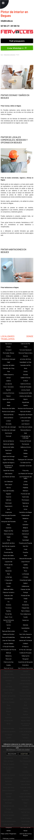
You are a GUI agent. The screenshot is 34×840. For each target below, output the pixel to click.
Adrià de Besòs (8, 417)
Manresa (25, 568)
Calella (25, 564)
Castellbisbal (8, 598)
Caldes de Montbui (8, 634)
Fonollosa (8, 608)
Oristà (25, 371)
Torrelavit (8, 350)
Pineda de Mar (25, 595)
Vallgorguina (25, 656)
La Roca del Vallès (25, 417)
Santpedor (25, 531)
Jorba (25, 481)
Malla (8, 524)
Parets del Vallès (8, 555)
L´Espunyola (8, 580)
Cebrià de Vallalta (8, 444)
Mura (25, 571)
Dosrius (25, 356)
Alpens (25, 399)
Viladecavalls (25, 515)
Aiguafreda (25, 402)
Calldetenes (25, 586)
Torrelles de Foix (25, 462)
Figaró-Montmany (8, 459)
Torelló (25, 617)
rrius (25, 521)
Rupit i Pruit (8, 617)
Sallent (25, 583)
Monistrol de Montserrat (25, 408)
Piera (25, 631)
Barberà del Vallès (8, 447)
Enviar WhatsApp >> (15, 48)
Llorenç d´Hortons (8, 393)
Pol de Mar (8, 614)
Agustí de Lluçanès (8, 399)
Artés (25, 509)
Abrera (8, 487)
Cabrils (25, 405)
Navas (25, 830)
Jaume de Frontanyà (25, 640)
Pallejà (25, 537)
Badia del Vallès (8, 589)
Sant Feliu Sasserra (25, 634)
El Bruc (8, 356)
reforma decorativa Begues (25, 834)
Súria (25, 450)
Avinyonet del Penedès (8, 521)
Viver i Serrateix (8, 387)
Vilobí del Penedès (25, 387)
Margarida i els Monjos (25, 414)
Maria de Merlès (8, 414)
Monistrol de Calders (8, 411)
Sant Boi (25, 546)
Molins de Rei (8, 564)
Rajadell (8, 494)
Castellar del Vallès (8, 365)
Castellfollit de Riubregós (8, 466)
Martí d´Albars (25, 611)
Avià (8, 509)
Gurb (25, 602)
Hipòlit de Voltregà (8, 456)
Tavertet (8, 497)
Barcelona (8, 343)
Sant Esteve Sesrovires (25, 668)
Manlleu (8, 611)
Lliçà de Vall (8, 561)
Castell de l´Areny (8, 470)
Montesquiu (25, 500)
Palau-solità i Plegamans (8, 833)
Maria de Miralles (25, 411)
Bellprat (25, 528)
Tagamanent (8, 506)
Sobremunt (25, 534)
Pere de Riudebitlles (8, 637)
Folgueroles (25, 608)
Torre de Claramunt (25, 350)
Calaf (8, 362)
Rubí (8, 574)
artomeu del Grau (25, 359)
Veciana (25, 374)
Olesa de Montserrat (8, 558)
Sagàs (8, 537)
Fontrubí (8, 436)
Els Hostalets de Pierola (8, 649)
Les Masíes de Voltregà (25, 473)
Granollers (25, 665)
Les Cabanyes (8, 481)
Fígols (25, 456)
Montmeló (8, 503)
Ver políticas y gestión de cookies (18, 749)
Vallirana (8, 500)
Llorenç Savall (25, 390)
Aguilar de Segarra (8, 462)
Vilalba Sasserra (8, 374)
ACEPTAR (24, 754)
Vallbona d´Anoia (25, 447)
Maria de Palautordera (25, 353)
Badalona (25, 518)
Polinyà (25, 592)
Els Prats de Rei (25, 827)
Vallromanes (8, 473)
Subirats (8, 453)
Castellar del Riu (25, 365)
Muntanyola (25, 444)
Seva (25, 368)
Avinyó (8, 377)
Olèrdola (25, 625)
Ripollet (8, 390)
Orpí (8, 371)
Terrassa (8, 549)
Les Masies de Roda (8, 476)
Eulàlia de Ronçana (25, 653)
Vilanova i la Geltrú (8, 592)
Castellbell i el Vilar (25, 362)
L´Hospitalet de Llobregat (25, 437)
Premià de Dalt (25, 494)
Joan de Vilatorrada (8, 640)
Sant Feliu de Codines (25, 427)
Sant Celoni (8, 484)
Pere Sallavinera (25, 614)
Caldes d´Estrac (25, 377)
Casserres (25, 620)
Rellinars (25, 491)
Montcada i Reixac (8, 353)
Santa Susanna (8, 534)
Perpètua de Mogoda (25, 543)
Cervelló (8, 583)
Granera (8, 605)
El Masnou (25, 646)
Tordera (25, 484)
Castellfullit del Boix (8, 543)
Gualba (8, 665)
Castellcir (25, 524)
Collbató (25, 643)
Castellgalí (25, 540)
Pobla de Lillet (8, 595)
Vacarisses (8, 450)
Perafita (25, 552)
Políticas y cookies (8, 838)
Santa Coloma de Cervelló (8, 621)
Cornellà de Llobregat (8, 359)
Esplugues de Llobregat (25, 459)
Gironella (8, 424)
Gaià (25, 433)
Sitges (8, 347)
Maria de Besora (25, 430)
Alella (8, 402)
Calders (8, 381)
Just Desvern (25, 424)
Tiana (25, 347)
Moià (8, 540)
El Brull (25, 381)
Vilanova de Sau (8, 662)
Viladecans (8, 518)
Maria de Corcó (8, 668)
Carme (8, 625)
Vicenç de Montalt (25, 441)
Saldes (25, 453)
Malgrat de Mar (8, 531)
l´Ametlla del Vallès (25, 580)
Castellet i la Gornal (25, 465)
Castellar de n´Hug (8, 368)
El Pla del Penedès (8, 646)
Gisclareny (25, 605)
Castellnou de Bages (25, 512)
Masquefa (9, 827)
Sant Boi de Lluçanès (8, 546)
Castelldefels (25, 628)
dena (8, 628)
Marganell (25, 659)
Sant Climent (25, 421)
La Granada (25, 574)
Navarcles (8, 571)
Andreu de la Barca (25, 396)
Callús (8, 586)
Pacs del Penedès (8, 491)
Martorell (8, 659)
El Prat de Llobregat (25, 649)
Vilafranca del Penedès (8, 515)
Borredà (25, 506)
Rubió (8, 568)
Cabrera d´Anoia (25, 384)
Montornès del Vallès (8, 408)
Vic (8, 602)
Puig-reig (25, 470)
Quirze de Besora (8, 441)
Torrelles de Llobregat (8, 430)
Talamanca (25, 503)
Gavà (25, 555)
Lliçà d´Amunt (25, 561)
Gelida (8, 830)
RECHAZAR (12, 754)
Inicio (2, 54)
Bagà (8, 405)
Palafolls (25, 487)
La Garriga (8, 577)
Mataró (8, 396)
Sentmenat (8, 433)
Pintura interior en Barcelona (9, 54)
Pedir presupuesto (17, 41)
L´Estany (25, 577)
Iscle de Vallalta (8, 643)
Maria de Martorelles (8, 631)
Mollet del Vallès (25, 637)
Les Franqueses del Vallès (25, 477)
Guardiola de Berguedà (25, 662)
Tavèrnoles (25, 497)
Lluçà (25, 549)
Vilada (25, 598)
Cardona (8, 528)
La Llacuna (8, 384)
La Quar (8, 421)
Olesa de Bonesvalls (25, 558)
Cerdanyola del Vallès (25, 393)
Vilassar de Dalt (25, 589)
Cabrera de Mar (25, 343)
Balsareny (8, 656)
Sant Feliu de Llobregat (8, 427)
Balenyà (8, 653)
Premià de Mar (8, 552)
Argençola (8, 512)
